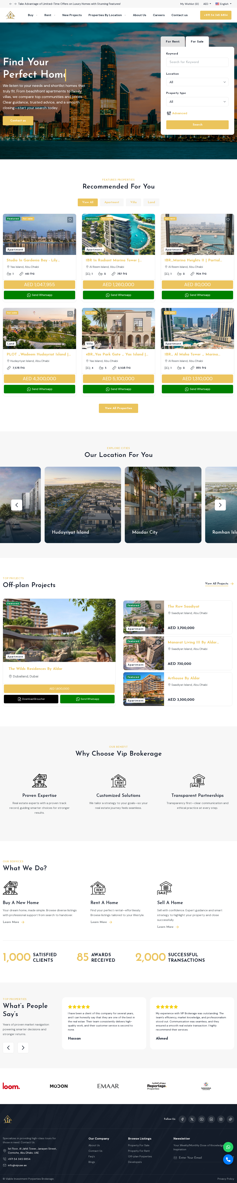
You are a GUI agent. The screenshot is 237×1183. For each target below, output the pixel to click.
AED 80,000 (197, 285)
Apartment (111, 202)
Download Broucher (33, 699)
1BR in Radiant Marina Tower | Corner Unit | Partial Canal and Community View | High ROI (113, 261)
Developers (135, 1162)
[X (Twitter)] (192, 1119)
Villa (133, 202)
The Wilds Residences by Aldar (35, 669)
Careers (159, 15)
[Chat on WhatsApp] (228, 1147)
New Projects (72, 15)
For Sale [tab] (197, 41)
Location (172, 74)
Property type (176, 93)
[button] (16, 505)
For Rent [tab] (173, 41)
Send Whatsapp (41, 295)
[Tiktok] (230, 1119)
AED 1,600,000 (59, 689)
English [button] (224, 4)
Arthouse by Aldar (184, 678)
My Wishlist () (189, 4)
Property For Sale (138, 1145)
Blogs (92, 1162)
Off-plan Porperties (140, 1156)
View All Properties (118, 408)
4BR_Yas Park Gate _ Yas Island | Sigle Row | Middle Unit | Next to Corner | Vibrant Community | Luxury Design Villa (116, 355)
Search (197, 124)
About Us (139, 15)
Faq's (92, 1156)
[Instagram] (211, 1119)
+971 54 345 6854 (216, 15)
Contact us (179, 15)
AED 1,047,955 (39, 285)
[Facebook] (182, 1119)
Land (151, 202)
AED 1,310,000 (197, 379)
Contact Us (95, 1151)
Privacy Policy (226, 1178)
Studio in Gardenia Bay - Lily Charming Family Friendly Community (39, 261)
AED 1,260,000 (118, 285)
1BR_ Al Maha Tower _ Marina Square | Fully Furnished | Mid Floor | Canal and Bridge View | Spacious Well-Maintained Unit (197, 355)
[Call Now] (228, 1159)
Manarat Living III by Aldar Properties (192, 643)
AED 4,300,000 (39, 379)
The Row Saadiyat (183, 607)
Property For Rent (139, 1151)
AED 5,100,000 (118, 379)
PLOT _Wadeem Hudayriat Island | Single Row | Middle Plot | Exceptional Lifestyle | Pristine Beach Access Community (39, 355)
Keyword (172, 53)
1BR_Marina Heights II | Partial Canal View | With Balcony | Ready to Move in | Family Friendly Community (195, 261)
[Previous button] (15, 3)
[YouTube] (201, 1119)
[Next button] (10, 3)
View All (87, 202)
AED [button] (206, 4)
